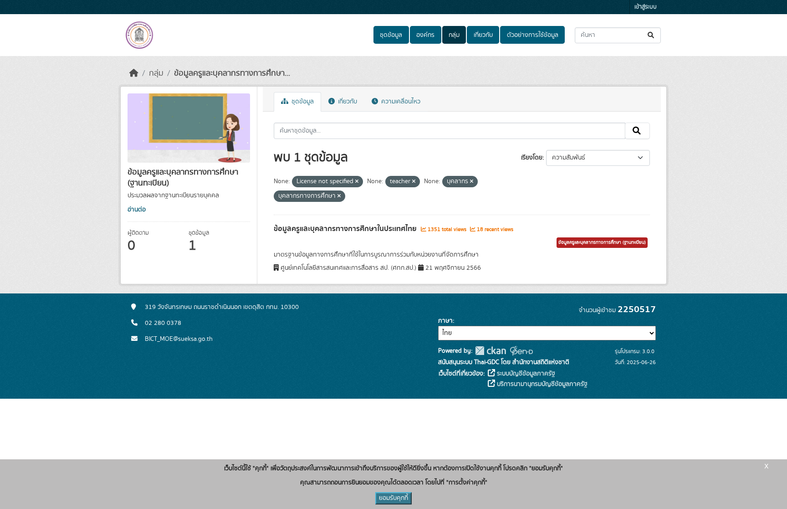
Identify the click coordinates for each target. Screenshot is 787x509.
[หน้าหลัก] (133, 73)
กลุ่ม (454, 35)
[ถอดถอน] (356, 181)
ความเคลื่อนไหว (399, 101)
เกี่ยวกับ (483, 35)
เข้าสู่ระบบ (645, 7)
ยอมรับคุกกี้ (393, 498)
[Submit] (651, 35)
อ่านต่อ (137, 209)
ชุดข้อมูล (391, 35)
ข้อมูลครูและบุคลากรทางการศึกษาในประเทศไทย (346, 229)
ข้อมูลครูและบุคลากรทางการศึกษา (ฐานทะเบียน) (602, 242)
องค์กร (425, 35)
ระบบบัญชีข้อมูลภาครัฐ (525, 373)
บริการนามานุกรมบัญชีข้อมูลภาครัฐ (541, 384)
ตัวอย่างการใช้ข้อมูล (532, 35)
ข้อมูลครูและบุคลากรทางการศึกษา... (232, 73)
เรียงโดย (531, 157)
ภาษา (445, 320)
